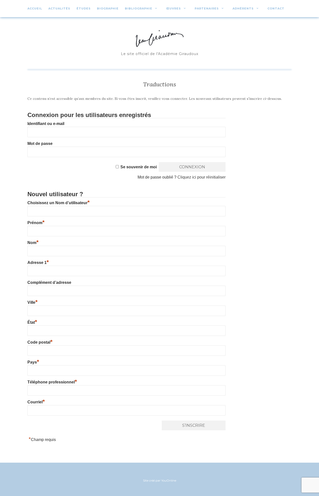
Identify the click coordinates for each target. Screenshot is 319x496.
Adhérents (243, 8)
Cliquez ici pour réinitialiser (201, 177)
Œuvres (173, 8)
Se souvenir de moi (138, 167)
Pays (33, 362)
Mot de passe (40, 143)
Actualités (59, 8)
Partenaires (207, 8)
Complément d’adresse (49, 282)
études (84, 8)
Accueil (34, 8)
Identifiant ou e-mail (45, 124)
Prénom (36, 223)
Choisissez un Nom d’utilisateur (58, 203)
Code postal (40, 342)
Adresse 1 (38, 262)
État (32, 322)
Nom (33, 243)
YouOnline (168, 480)
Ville (32, 302)
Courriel (36, 402)
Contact (275, 8)
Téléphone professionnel (52, 382)
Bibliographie (138, 8)
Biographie (108, 8)
